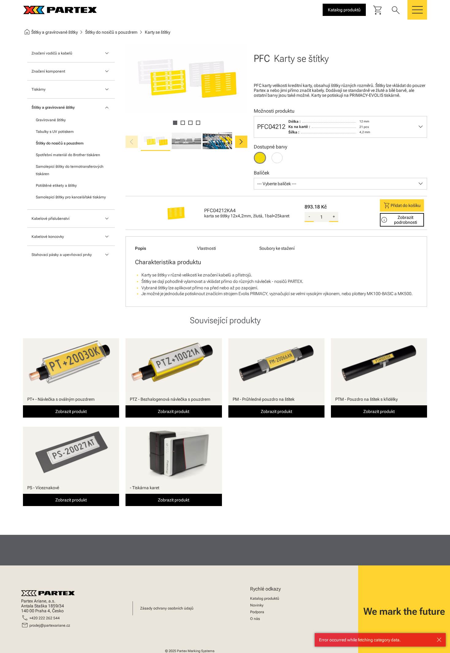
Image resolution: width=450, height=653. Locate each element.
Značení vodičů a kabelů (52, 53)
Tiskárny (39, 89)
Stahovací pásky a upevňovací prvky (62, 255)
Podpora (257, 612)
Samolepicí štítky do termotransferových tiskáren (69, 170)
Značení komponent (48, 71)
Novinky (257, 605)
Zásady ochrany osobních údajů (166, 608)
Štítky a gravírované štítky (53, 107)
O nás (255, 619)
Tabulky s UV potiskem (55, 131)
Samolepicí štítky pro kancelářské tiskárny (71, 197)
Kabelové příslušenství (50, 218)
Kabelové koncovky (48, 237)
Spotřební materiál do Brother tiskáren (68, 155)
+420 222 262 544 (44, 618)
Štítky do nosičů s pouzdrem (60, 143)
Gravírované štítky (51, 120)
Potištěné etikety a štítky (56, 185)
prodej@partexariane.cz (49, 625)
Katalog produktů (264, 598)
